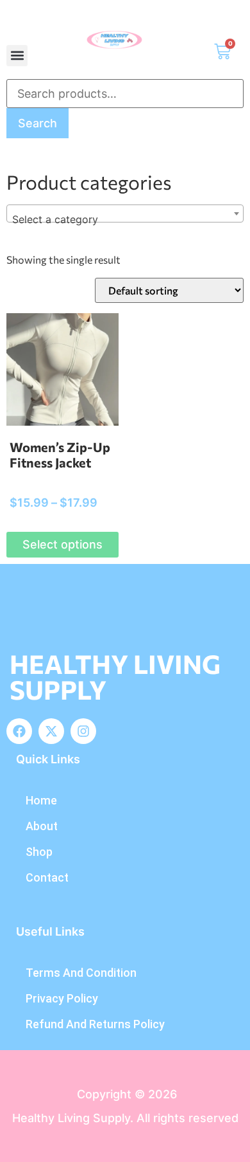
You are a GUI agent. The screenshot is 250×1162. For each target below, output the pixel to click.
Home (41, 800)
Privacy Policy (62, 998)
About (42, 826)
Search (37, 123)
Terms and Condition (81, 972)
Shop (39, 851)
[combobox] (125, 213)
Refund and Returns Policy (95, 1024)
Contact (47, 877)
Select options (62, 544)
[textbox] (125, 219)
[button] (17, 55)
